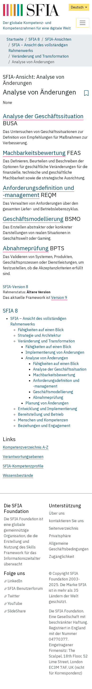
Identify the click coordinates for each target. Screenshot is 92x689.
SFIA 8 (34, 39)
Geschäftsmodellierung (33, 219)
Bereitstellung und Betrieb (40, 414)
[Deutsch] (39, 10)
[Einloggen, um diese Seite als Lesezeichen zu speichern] (86, 92)
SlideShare (17, 611)
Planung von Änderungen (46, 403)
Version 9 (59, 297)
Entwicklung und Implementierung (47, 408)
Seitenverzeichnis (63, 528)
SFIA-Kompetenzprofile (23, 466)
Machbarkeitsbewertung (34, 153)
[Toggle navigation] (82, 22)
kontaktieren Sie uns (66, 520)
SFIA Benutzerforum (25, 588)
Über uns (57, 513)
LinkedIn (15, 581)
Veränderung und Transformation (40, 56)
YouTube (15, 603)
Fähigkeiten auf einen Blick (41, 329)
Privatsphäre (60, 535)
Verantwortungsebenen (23, 456)
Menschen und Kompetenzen (43, 420)
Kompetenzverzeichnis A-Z (25, 447)
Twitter (14, 596)
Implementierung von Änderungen (54, 352)
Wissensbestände (18, 475)
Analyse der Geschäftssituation (43, 116)
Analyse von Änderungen (46, 358)
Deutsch (77, 7)
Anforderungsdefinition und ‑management (38, 191)
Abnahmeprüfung (26, 248)
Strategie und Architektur (39, 335)
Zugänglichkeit (61, 556)
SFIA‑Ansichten (58, 39)
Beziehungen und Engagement (44, 425)
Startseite (15, 39)
